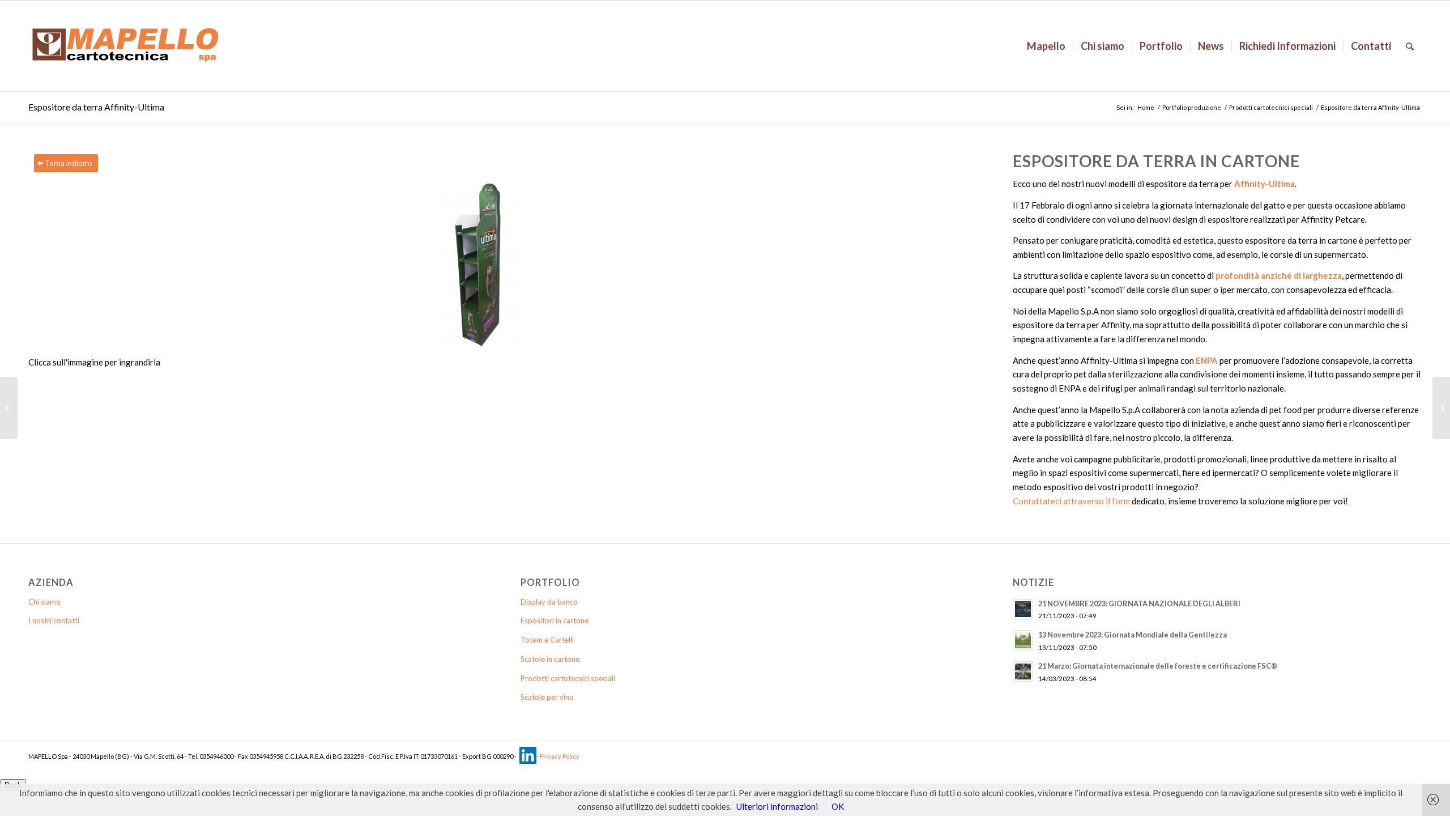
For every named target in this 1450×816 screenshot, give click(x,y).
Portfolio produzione (1191, 107)
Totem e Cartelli (547, 639)
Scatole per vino (547, 697)
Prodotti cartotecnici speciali (1271, 107)
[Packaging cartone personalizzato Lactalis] (1441, 408)
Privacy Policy (559, 756)
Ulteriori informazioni (777, 806)
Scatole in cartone (550, 659)
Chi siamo (44, 601)
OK (837, 806)
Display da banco (549, 601)
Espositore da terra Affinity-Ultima (96, 106)
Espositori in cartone (554, 620)
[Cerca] (1409, 46)
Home (1145, 107)
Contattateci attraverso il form (1071, 501)
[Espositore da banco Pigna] (9, 408)
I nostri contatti (53, 620)
